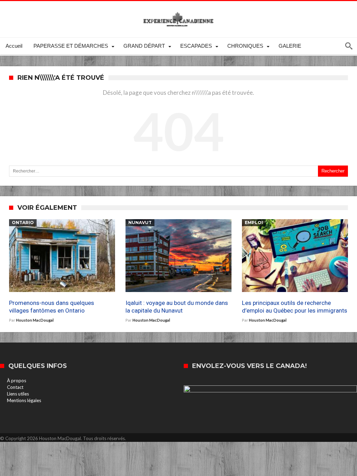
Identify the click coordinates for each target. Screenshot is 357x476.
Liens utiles (18, 394)
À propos (16, 380)
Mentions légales (24, 400)
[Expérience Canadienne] (178, 11)
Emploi (254, 222)
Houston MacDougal (35, 320)
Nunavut (140, 222)
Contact (15, 387)
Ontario (23, 222)
